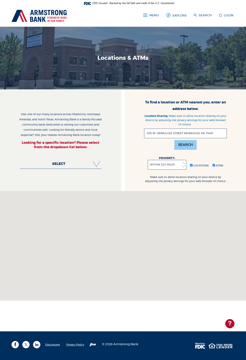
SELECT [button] (58, 164)
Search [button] (185, 145)
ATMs (219, 165)
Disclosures (52, 344)
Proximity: (167, 158)
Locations (201, 165)
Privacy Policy (75, 344)
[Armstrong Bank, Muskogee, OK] (39, 15)
